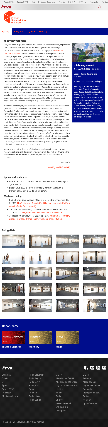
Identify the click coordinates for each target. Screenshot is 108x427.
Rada (58, 396)
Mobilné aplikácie (10, 396)
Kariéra (59, 392)
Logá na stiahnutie (91, 385)
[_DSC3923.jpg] (67, 289)
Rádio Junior (35, 400)
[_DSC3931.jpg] (94, 305)
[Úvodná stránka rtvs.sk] (6, 7)
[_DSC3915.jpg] (67, 273)
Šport (4, 385)
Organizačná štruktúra (66, 385)
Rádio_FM (33, 385)
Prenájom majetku (91, 392)
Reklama (87, 378)
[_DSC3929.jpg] (67, 305)
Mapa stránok (89, 382)
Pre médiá (94, 2)
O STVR (59, 375)
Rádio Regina (35, 378)
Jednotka (6, 375)
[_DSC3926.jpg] (13, 305)
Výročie (62, 2)
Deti (33, 2)
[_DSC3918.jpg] (13, 289)
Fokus (67, 339)
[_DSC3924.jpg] (94, 289)
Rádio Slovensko (37, 375)
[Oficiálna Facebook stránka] (86, 367)
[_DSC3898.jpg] (13, 241)
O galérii (31, 31)
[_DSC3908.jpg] (67, 257)
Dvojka (5, 378)
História (59, 389)
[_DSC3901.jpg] (67, 241)
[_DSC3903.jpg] (40, 257)
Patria (32, 389)
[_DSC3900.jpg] (40, 241)
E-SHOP (71, 2)
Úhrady (59, 400)
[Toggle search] (99, 7)
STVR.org (82, 2)
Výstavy (5, 31)
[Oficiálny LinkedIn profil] (98, 367)
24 (3, 382)
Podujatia (18, 31)
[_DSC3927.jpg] (40, 305)
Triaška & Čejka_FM (13, 339)
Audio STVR (9, 2)
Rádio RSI (33, 392)
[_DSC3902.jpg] (94, 241)
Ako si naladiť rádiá (65, 378)
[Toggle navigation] (105, 7)
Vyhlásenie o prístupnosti (62, 409)
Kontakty (43, 31)
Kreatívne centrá (63, 403)
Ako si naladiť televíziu (66, 382)
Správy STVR (22, 2)
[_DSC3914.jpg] (40, 273)
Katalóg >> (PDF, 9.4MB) (59, 167)
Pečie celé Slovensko (46, 2)
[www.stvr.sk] (7, 368)
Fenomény (40, 339)
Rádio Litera (34, 396)
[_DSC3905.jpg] (13, 257)
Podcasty (6, 392)
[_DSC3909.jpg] (94, 257)
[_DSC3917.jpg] (94, 273)
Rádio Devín (34, 382)
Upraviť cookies (90, 403)
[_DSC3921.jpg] (40, 289)
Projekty (86, 396)
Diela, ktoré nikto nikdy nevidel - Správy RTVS (41, 212)
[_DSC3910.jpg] (13, 273)
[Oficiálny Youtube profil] (92, 367)
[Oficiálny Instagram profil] (104, 367)
